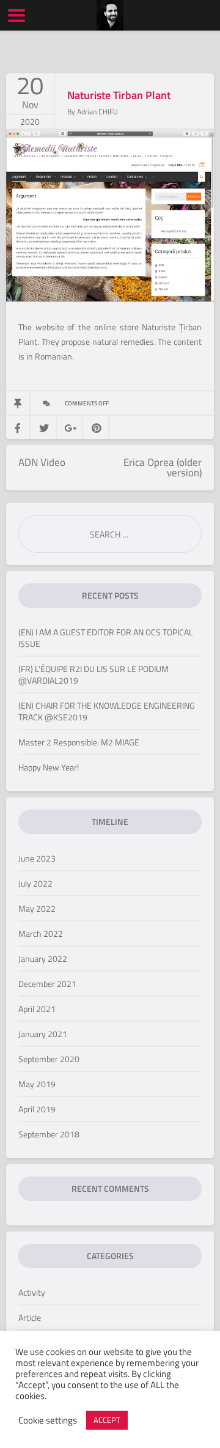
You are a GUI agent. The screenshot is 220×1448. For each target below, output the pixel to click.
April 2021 (37, 1008)
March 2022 (40, 933)
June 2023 (37, 858)
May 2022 (37, 908)
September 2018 (48, 1134)
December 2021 (47, 983)
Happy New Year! (48, 767)
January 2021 (42, 1033)
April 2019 (37, 1109)
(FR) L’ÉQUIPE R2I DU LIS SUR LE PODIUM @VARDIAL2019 (93, 674)
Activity (31, 1292)
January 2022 (42, 958)
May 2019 (37, 1083)
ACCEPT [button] (107, 1420)
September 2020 (48, 1058)
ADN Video (41, 462)
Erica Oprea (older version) (162, 467)
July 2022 (35, 883)
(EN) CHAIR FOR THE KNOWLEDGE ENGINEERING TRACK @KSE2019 (106, 711)
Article (29, 1317)
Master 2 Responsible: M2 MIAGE (78, 742)
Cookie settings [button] (47, 1420)
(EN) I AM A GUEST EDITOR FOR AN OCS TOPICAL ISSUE (105, 638)
